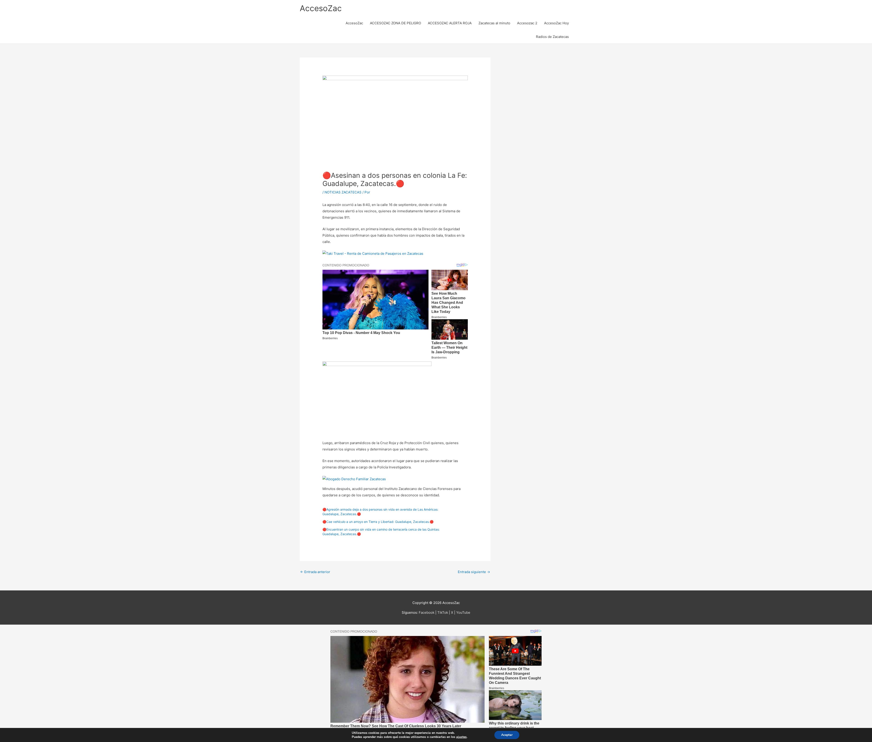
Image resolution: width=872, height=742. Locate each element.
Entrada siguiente (474, 572)
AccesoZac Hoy (556, 23)
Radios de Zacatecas (552, 37)
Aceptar (507, 735)
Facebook (426, 612)
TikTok (442, 612)
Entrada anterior (315, 572)
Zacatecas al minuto (494, 23)
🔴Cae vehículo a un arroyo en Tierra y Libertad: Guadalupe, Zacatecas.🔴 (378, 522)
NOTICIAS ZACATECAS (343, 192)
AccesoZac (321, 8)
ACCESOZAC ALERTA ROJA (450, 23)
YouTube (463, 612)
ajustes (461, 737)
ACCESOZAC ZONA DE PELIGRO (395, 23)
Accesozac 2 (527, 23)
